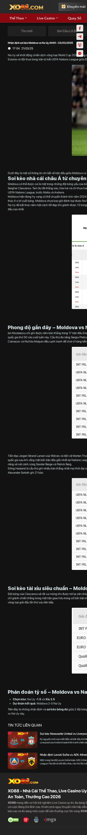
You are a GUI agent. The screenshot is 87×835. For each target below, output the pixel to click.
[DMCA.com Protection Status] (13, 820)
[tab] (27, 31)
